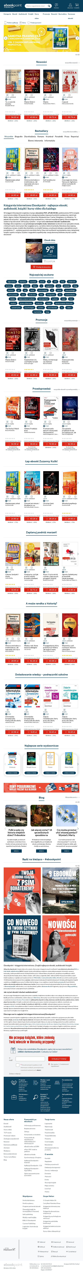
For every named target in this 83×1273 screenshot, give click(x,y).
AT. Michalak (46, 182)
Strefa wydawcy (28, 1203)
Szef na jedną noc (49, 180)
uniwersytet (16, 308)
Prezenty (48, 1139)
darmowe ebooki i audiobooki (58, 221)
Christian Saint (48, 503)
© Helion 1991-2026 (10, 1268)
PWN (35, 978)
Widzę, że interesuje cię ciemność (50, 361)
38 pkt (28, 426)
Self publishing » (67, 1095)
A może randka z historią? (41, 603)
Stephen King (57, 1024)
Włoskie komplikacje (69, 503)
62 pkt (66, 426)
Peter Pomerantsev (48, 651)
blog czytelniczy (72, 986)
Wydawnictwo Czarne (47, 217)
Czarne (43, 978)
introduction (43, 299)
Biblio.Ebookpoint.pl (59, 1256)
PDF (75, 969)
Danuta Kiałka (28, 722)
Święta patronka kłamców (68, 361)
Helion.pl (42, 1242)
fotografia (51, 295)
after (32, 290)
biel (41, 295)
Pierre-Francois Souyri (68, 651)
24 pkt (66, 572)
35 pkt (47, 357)
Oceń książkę (49, 1142)
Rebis (6, 217)
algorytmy (11, 282)
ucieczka (32, 295)
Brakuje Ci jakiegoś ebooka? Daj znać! (44, 1097)
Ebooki (14, 14)
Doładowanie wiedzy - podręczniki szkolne (41, 674)
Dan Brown (50, 1024)
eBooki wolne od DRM (31, 1146)
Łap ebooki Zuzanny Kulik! (41, 461)
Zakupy (26, 1131)
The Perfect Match (12, 429)
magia (49, 303)
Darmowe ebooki (71, 16)
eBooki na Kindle (29, 1154)
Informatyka (49, 140)
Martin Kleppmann (48, 434)
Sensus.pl (71, 1242)
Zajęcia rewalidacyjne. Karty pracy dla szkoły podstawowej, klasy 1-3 (50, 720)
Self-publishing (28, 1214)
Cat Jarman (27, 649)
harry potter (12, 295)
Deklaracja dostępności (52, 1167)
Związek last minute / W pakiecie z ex (31, 504)
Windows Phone (21, 1000)
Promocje (46, 14)
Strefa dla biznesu (29, 1200)
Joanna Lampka (28, 580)
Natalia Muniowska (29, 432)
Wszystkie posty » (71, 797)
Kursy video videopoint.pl (51, 1231)
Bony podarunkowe (10, 1154)
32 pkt (28, 572)
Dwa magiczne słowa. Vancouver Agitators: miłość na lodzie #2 (69, 182)
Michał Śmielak (28, 103)
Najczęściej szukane (41, 274)
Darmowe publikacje (10, 1145)
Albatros (70, 217)
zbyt (63, 299)
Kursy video (37, 16)
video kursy (36, 997)
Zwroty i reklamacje (51, 1170)
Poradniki (59, 136)
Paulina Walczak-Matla (68, 580)
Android (13, 1000)
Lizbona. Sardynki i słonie (11, 575)
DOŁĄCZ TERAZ (59, 1059)
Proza (66, 136)
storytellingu (70, 290)
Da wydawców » (67, 1081)
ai (52, 290)
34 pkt (9, 99)
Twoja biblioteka (50, 1136)
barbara (23, 282)
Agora (11, 217)
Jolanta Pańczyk (9, 722)
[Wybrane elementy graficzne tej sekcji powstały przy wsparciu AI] (78, 54)
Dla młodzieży (30, 136)
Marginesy (60, 217)
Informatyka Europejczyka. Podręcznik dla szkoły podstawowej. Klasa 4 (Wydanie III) (32, 720)
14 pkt (9, 177)
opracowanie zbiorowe (64, 303)
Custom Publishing (29, 1223)
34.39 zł (14, 444)
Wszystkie (8, 136)
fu (62, 308)
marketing (38, 312)
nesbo (26, 286)
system (40, 308)
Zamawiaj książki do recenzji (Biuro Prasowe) (31, 1210)
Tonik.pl (77, 1264)
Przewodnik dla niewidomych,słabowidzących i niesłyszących (30, 1140)
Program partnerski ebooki (31, 1206)
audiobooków (15, 971)
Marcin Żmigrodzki (67, 434)
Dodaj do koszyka (43, 267)
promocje (16, 1020)
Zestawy (7, 1148)
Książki (30, 14)
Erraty (47, 1179)
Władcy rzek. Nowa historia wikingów (31, 647)
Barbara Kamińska (48, 580)
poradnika (11, 1006)
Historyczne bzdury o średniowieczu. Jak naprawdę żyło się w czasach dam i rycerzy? (31, 184)
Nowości (54, 14)
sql (25, 290)
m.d (58, 286)
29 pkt (28, 177)
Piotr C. (53, 103)
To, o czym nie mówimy (10, 103)
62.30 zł (71, 444)
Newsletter (49, 1145)
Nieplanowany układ (12, 180)
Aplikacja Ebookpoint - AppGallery (31, 1169)
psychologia (29, 308)
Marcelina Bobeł (29, 507)
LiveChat (48, 1189)
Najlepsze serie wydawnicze (41, 745)
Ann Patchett (65, 363)
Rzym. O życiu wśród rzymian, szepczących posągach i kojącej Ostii (50, 577)
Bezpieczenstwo (29, 1128)
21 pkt (28, 357)
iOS (29, 1000)
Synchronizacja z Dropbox (32, 1157)
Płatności (48, 1176)
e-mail (10, 1059)
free (62, 282)
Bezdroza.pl (72, 1247)
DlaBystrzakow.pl (58, 1247)
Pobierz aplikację (12, 23)
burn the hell (52, 308)
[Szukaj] (49, 6)
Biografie (19, 136)
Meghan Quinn (66, 185)
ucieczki (39, 303)
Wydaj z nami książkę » (45, 1081)
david (59, 290)
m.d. (71, 299)
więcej (16, 851)
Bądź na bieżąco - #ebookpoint (41, 859)
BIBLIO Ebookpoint (29, 1220)
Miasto (45, 102)
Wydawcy (7, 1151)
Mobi (8, 971)
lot (60, 295)
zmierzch (71, 282)
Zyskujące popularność (11, 1139)
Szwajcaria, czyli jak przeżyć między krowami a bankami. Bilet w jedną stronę (31, 577)
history (10, 290)
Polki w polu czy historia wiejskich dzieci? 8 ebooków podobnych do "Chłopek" (16, 835)
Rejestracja (48, 1126)
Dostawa (48, 1173)
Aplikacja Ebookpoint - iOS (33, 1165)
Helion (16, 217)
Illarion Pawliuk (47, 363)
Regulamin (48, 1161)
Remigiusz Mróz (31, 1024)
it (48, 282)
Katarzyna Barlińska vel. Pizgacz (19, 1026)
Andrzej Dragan (28, 363)
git (19, 290)
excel (42, 282)
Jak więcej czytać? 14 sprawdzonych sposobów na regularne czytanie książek (41, 835)
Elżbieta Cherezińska (68, 1024)
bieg (47, 312)
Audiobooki (23, 14)
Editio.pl (42, 1247)
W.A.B (59, 978)
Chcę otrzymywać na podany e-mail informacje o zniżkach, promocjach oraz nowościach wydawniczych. (32, 1067)
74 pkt (47, 426)
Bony (24, 23)
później (66, 286)
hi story (9, 286)
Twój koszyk (49, 1129)
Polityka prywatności (52, 1164)
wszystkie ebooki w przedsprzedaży (66, 389)
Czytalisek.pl (72, 1251)
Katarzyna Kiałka (37, 722)
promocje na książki (34, 224)
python (54, 299)
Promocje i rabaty (9, 1136)
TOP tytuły (7, 1133)
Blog (41, 797)
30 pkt (66, 99)
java (23, 295)
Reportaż (75, 136)
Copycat (65, 102)
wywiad (33, 282)
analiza (13, 303)
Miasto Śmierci (29, 102)
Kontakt (47, 1158)
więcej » (39, 1070)
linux (35, 286)
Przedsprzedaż (42, 388)
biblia (12, 299)
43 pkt (28, 99)
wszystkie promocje (71, 320)
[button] (77, 38)
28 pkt (47, 99)
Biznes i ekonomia (35, 140)
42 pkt (9, 572)
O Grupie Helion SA (49, 1200)
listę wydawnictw (37, 219)
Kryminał (49, 136)
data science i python (26, 299)
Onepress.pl (57, 1242)
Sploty (42, 1256)
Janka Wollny (9, 578)
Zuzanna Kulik (9, 182)
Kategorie (7, 14)
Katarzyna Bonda (41, 1024)
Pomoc (47, 1192)
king (75, 286)
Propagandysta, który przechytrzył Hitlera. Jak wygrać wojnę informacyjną (51, 648)
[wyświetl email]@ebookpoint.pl (54, 1266)
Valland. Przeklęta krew (30, 430)
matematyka (70, 295)
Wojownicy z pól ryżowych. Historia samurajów (69, 647)
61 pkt (28, 643)
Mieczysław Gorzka (67, 103)
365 (55, 282)
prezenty (61, 982)
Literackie (49, 978)
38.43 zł (33, 444)
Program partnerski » (23, 1081)
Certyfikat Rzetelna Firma (51, 1203)
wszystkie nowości (71, 63)
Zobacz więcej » (15, 1074)
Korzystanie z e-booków (32, 1134)
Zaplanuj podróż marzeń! (41, 532)
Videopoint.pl (44, 1251)
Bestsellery (63, 14)
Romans (40, 136)
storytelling (43, 290)
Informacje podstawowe (32, 1125)
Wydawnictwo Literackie (28, 217)
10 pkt (9, 714)
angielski (49, 286)
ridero (69, 308)
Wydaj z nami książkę (29, 1217)
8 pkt (27, 714)
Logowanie (48, 1123)
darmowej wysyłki (10, 986)
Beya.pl (55, 1251)
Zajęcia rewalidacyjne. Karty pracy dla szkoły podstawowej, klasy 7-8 (69, 720)
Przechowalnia (49, 1133)
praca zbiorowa (26, 303)
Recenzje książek (50, 1182)
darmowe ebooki (47, 986)
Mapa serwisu (49, 1186)
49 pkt (47, 572)
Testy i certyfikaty (10, 1157)
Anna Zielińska (28, 185)
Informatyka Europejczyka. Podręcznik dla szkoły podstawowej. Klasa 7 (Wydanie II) (13, 720)
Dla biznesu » (23, 1094)
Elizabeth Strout (9, 105)
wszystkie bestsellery (70, 132)
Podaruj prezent (35, 23)
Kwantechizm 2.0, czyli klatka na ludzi (31, 361)
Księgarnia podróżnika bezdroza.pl (50, 1222)
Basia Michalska (9, 430)
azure (18, 286)
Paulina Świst (47, 103)
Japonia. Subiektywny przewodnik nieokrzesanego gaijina (69, 577)
